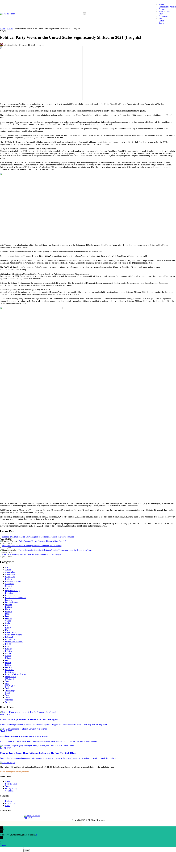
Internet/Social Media (14, 642)
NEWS (10, 29)
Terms (7, 786)
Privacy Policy (11, 788)
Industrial (9, 637)
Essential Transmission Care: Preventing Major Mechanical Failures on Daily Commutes (38, 537)
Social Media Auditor (167, 7)
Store (7, 683)
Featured (8, 607)
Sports (161, 23)
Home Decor (10, 632)
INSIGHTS (10, 639)
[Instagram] (8, 817)
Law (7, 646)
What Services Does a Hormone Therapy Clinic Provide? (42, 541)
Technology (163, 16)
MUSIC (8, 653)
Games (8, 621)
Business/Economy (13, 581)
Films (7, 609)
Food (7, 616)
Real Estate (9, 672)
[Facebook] (2, 817)
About (7, 781)
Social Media (10, 676)
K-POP (8, 644)
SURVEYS (10, 686)
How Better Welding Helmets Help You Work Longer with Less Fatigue (31, 554)
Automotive (10, 574)
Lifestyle (8, 651)
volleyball (9, 700)
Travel (161, 21)
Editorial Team (11, 784)
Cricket (8, 588)
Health (161, 18)
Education (9, 593)
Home (161, 4)
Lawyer (8, 649)
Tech (7, 688)
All (6, 567)
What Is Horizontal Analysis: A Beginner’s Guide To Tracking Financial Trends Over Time (55, 550)
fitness (7, 614)
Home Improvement (13, 635)
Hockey (8, 630)
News (161, 14)
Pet (6, 660)
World (7, 702)
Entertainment (164, 11)
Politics (8, 663)
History (8, 628)
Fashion (8, 600)
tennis (7, 693)
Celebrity (9, 586)
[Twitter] (14, 817)
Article (8, 570)
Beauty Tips (10, 577)
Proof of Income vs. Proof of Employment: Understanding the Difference (31, 545)
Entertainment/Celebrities (15, 597)
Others (8, 658)
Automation (10, 572)
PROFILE (9, 669)
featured (8, 604)
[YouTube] (20, 817)
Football (8, 618)
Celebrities (9, 584)
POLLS (8, 667)
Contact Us (9, 791)
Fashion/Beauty (11, 602)
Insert (26, 851)
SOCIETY (9, 679)
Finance (8, 611)
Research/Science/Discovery (16, 674)
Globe (7, 623)
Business (162, 9)
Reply (3, 845)
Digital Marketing (12, 591)
